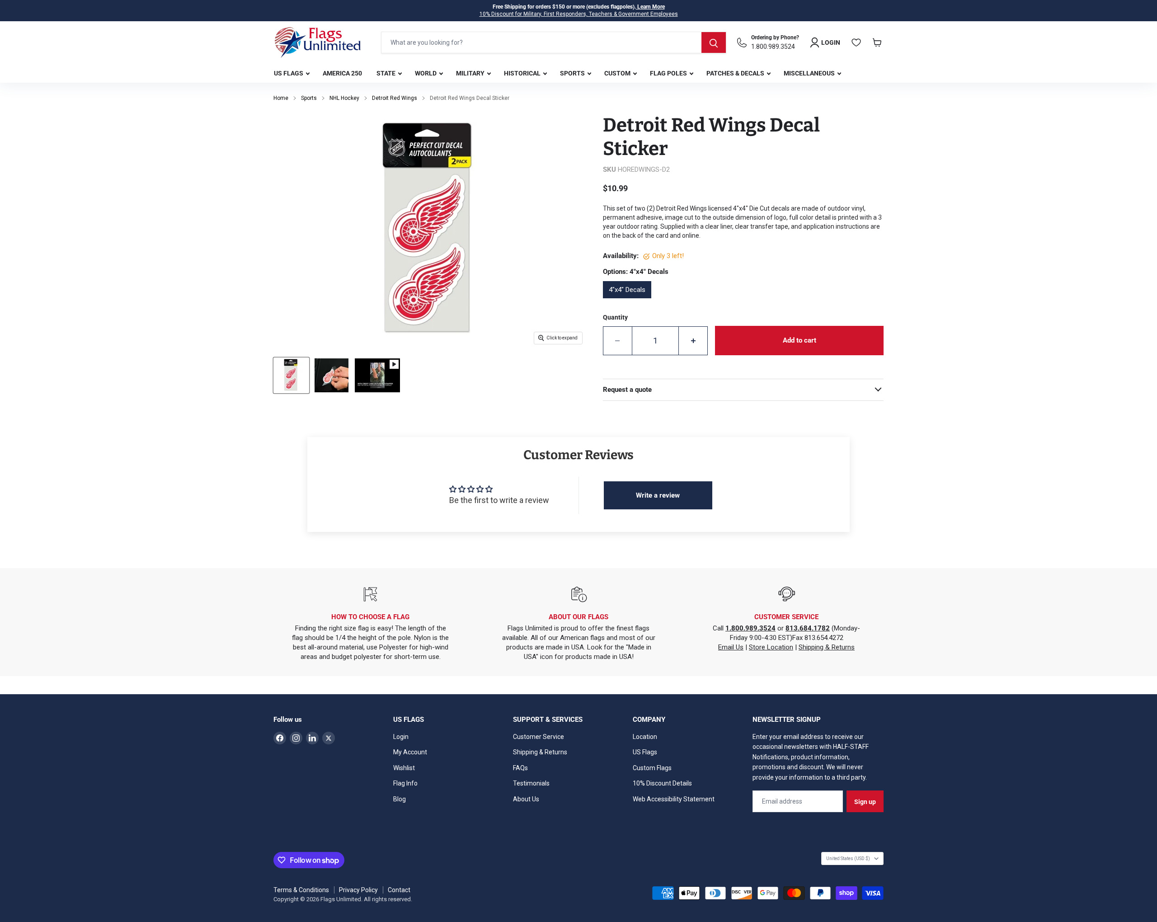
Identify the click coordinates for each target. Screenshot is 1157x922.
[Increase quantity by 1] (693, 340)
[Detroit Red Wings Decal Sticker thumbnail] (331, 375)
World (426, 73)
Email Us (730, 647)
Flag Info (405, 783)
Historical (523, 73)
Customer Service (538, 736)
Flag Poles (669, 73)
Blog (399, 799)
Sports (573, 73)
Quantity (615, 317)
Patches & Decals (736, 73)
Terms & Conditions (301, 890)
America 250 (342, 73)
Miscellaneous (810, 73)
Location (645, 736)
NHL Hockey (344, 98)
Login (401, 736)
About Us (526, 799)
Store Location (771, 647)
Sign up (865, 801)
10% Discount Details (662, 783)
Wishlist (404, 767)
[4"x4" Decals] (630, 301)
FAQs (520, 767)
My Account (410, 752)
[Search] (713, 42)
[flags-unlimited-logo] (318, 42)
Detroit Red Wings (394, 98)
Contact (399, 890)
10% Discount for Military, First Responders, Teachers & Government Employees (579, 14)
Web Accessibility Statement (674, 799)
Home (280, 98)
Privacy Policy (358, 890)
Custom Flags (652, 767)
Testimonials (531, 783)
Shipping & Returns (827, 647)
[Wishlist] (856, 42)
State (386, 73)
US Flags (289, 73)
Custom (618, 73)
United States (848, 858)
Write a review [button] (658, 495)
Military (471, 73)
